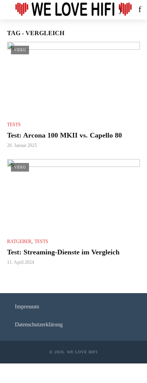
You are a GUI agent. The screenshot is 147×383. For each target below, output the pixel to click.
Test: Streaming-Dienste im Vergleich (63, 252)
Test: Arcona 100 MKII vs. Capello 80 (64, 135)
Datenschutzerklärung (39, 325)
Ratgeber (19, 241)
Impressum (27, 307)
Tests (14, 124)
